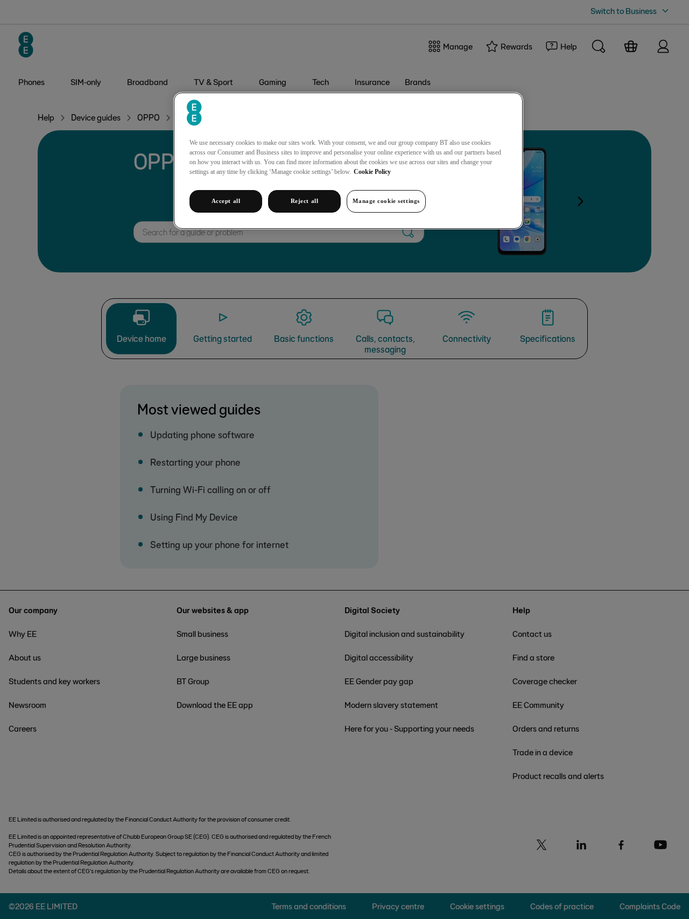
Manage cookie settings (386, 201)
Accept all (226, 201)
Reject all (305, 201)
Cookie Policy (372, 172)
